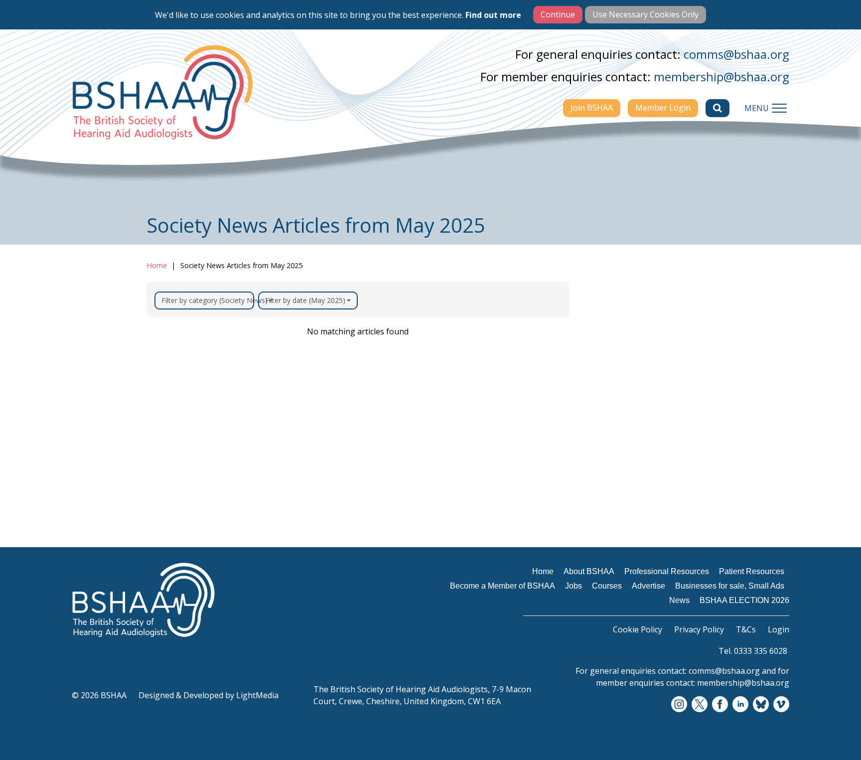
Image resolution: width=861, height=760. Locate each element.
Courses (607, 476)
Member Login (663, 107)
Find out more (493, 14)
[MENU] (779, 108)
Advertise (610, 495)
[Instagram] (679, 704)
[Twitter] (700, 704)
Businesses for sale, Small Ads (643, 521)
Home (156, 265)
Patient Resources (627, 406)
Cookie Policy (637, 629)
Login (778, 629)
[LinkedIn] (740, 704)
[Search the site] (717, 108)
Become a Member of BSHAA (634, 431)
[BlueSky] (761, 704)
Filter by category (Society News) (207, 300)
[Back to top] (831, 730)
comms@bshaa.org (736, 54)
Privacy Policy (699, 629)
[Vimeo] (781, 704)
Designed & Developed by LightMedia (209, 695)
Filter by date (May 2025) (305, 300)
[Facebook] (720, 704)
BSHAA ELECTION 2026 (638, 566)
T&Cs (746, 629)
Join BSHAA (592, 107)
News (602, 546)
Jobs (599, 456)
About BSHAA (619, 367)
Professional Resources (637, 386)
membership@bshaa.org (721, 76)
